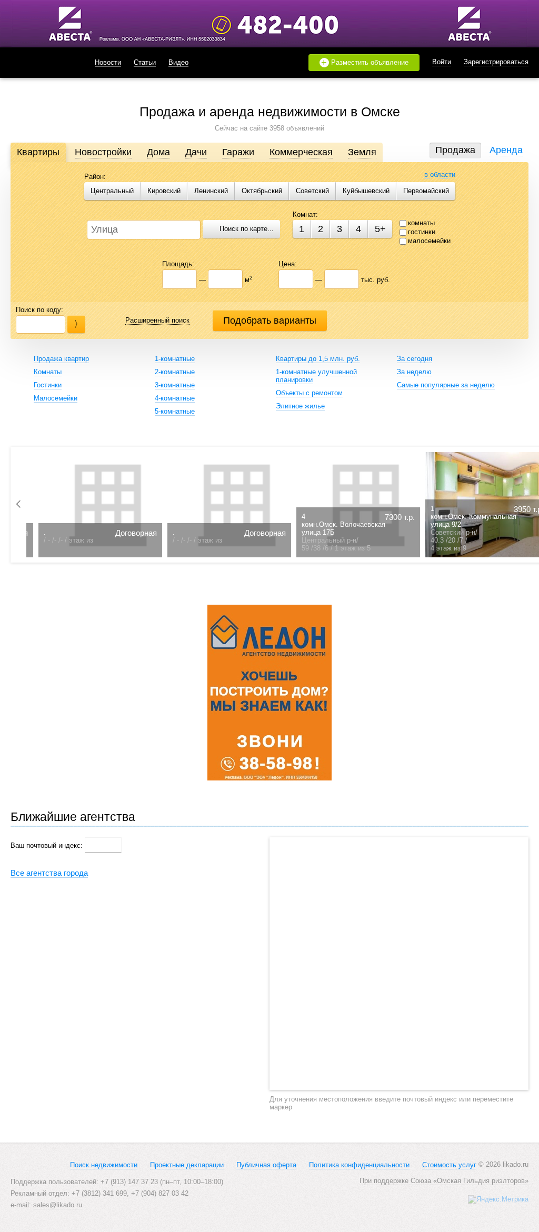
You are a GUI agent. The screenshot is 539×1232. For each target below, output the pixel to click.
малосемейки (429, 241)
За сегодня (414, 359)
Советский (312, 191)
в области (439, 174)
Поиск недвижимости (103, 1165)
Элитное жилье (300, 406)
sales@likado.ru (57, 1205)
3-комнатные (175, 385)
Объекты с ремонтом (309, 393)
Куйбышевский (366, 191)
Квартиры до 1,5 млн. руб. (318, 359)
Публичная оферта (266, 1165)
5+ (380, 229)
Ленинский (211, 191)
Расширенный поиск (157, 320)
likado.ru (39, 63)
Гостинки (48, 385)
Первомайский (426, 191)
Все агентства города (49, 872)
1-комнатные (175, 359)
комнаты (421, 223)
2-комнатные (175, 372)
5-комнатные (175, 411)
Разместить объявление (364, 62)
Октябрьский (262, 191)
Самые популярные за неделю (446, 385)
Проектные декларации (187, 1165)
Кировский (164, 191)
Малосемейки (55, 398)
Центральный (112, 191)
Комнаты (48, 372)
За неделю (414, 372)
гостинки (421, 232)
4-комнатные (175, 398)
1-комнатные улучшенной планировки (316, 376)
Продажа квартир (61, 359)
